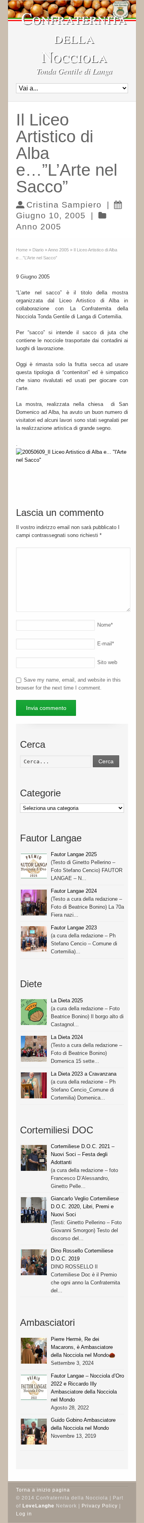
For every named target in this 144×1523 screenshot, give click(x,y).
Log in (24, 1514)
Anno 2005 (38, 226)
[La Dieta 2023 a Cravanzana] (34, 1085)
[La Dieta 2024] (34, 1048)
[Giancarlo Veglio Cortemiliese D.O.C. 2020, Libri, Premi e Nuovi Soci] (34, 1210)
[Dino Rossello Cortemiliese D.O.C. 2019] (34, 1262)
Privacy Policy (100, 1506)
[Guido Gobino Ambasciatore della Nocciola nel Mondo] (34, 1431)
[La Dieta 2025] (34, 1012)
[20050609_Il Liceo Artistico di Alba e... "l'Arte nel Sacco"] (72, 460)
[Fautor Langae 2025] (34, 866)
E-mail (105, 644)
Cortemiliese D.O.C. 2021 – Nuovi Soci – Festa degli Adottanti (82, 1154)
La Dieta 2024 (67, 1037)
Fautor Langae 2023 (74, 928)
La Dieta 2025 (67, 1001)
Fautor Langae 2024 (74, 891)
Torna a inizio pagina (43, 1490)
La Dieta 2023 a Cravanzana (83, 1074)
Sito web (107, 662)
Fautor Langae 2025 (74, 854)
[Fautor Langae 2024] (34, 902)
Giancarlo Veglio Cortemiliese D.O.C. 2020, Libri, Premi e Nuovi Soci (85, 1206)
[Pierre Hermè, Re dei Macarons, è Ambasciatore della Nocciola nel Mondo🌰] (34, 1350)
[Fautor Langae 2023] (34, 939)
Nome (105, 625)
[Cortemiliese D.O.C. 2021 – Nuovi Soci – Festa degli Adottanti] (34, 1158)
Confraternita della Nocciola (74, 37)
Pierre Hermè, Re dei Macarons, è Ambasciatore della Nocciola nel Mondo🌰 (83, 1347)
